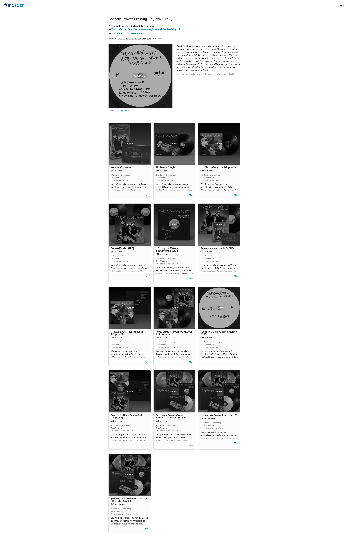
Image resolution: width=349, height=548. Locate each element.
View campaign (123, 110)
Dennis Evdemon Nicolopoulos (129, 38)
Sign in (342, 5)
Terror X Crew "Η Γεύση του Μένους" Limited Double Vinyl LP (146, 29)
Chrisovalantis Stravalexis (127, 32)
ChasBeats (146, 38)
